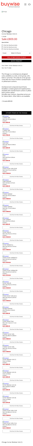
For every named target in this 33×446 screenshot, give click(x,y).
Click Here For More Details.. (16, 125)
